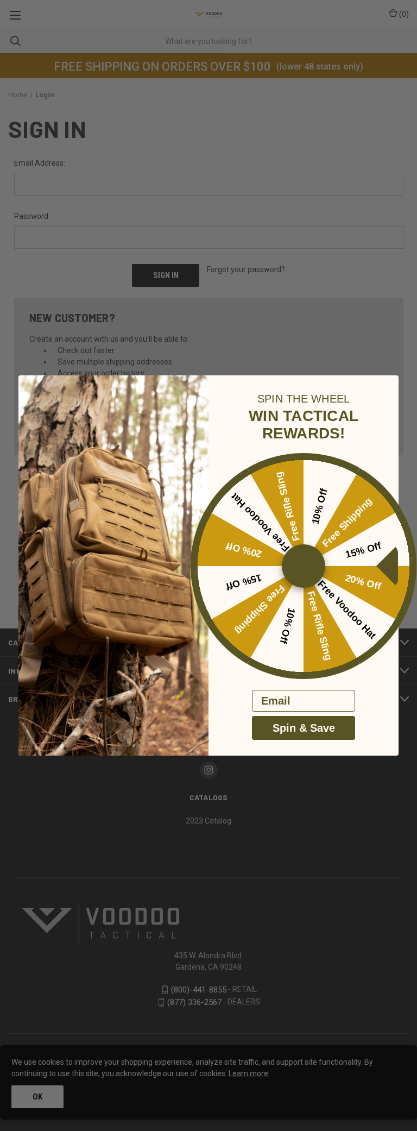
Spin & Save (304, 728)
